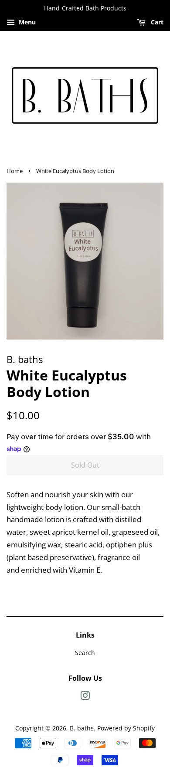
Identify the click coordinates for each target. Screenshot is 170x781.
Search (85, 653)
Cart (156, 22)
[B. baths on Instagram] (85, 697)
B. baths (82, 728)
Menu (26, 22)
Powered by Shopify (126, 728)
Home (15, 171)
